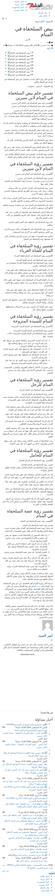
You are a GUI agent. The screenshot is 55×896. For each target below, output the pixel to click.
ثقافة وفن (43, 15)
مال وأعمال (42, 12)
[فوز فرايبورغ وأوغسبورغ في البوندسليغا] (30, 724)
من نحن (5, 870)
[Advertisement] (27, 683)
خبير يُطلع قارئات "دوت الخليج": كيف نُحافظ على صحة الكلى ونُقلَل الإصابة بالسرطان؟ (25, 816)
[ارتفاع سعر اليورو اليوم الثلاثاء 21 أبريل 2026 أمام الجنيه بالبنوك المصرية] (24, 787)
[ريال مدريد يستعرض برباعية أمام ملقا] (30, 854)
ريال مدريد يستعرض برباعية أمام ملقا (31, 860)
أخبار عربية (19, 4)
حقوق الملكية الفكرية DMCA (19, 864)
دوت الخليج (35, 586)
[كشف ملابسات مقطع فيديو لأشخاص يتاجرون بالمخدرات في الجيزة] (24, 838)
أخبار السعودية (18, 7)
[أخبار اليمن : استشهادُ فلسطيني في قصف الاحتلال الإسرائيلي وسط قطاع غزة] (24, 821)
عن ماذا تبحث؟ (47, 712)
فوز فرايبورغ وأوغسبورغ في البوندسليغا (31, 730)
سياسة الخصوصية (40, 864)
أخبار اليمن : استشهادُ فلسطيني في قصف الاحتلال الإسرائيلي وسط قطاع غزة (26, 833)
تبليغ (49, 48)
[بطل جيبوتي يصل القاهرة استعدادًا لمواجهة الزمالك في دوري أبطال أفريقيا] (24, 753)
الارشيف (49, 21)
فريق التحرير (42, 867)
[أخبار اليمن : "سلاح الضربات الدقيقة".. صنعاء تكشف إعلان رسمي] (24, 733)
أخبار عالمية (19, 1)
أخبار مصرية (19, 9)
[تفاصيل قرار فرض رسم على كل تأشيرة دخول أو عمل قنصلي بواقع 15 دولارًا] (24, 770)
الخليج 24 (31, 867)
